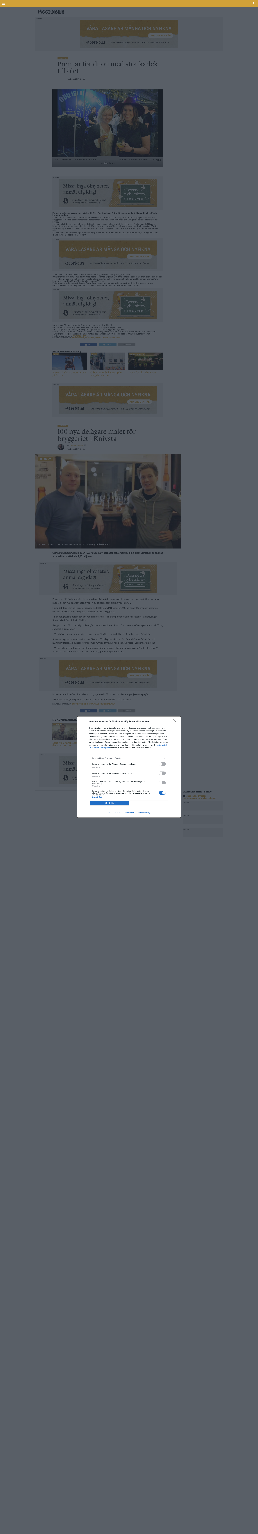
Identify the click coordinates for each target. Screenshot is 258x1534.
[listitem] (129, 758)
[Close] (175, 721)
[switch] (162, 764)
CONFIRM (110, 803)
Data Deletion (114, 812)
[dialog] (129, 767)
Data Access (129, 812)
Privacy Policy (144, 812)
